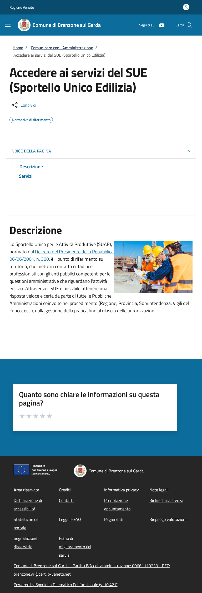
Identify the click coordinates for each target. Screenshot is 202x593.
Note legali (159, 490)
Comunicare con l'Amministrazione (62, 48)
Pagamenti (113, 519)
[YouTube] (159, 24)
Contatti (66, 500)
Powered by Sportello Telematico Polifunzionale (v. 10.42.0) (66, 584)
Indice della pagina (31, 151)
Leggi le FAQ (70, 519)
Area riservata (26, 490)
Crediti (65, 490)
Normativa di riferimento (31, 119)
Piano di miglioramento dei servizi (75, 546)
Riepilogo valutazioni (167, 519)
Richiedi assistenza (166, 500)
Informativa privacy (121, 490)
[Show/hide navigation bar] (8, 24)
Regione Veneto (21, 7)
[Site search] (189, 25)
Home (18, 48)
